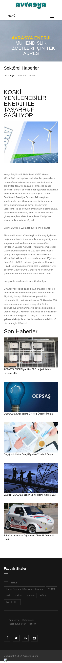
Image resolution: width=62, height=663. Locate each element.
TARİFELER (12, 602)
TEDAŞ (31, 595)
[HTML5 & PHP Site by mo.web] (5, 661)
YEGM (51, 589)
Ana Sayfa (9, 75)
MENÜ (11, 15)
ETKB (14, 582)
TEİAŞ (18, 595)
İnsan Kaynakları (17, 623)
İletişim (32, 623)
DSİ (8, 595)
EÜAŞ (43, 595)
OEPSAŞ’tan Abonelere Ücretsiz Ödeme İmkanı (28, 413)
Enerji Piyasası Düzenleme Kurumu (24, 589)
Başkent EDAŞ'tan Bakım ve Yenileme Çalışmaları (30, 494)
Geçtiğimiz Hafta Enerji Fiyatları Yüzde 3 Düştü (28, 454)
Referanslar (28, 620)
